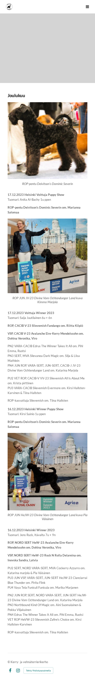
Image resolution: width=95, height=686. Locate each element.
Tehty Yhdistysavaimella (38, 670)
